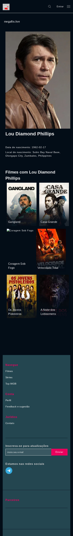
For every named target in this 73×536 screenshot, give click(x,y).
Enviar (59, 452)
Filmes (9, 371)
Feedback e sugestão (17, 406)
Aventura (13, 303)
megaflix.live (12, 21)
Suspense (22, 257)
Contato (9, 423)
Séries (9, 377)
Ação (19, 215)
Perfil (8, 400)
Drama (12, 215)
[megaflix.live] (7, 6)
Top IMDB (10, 383)
